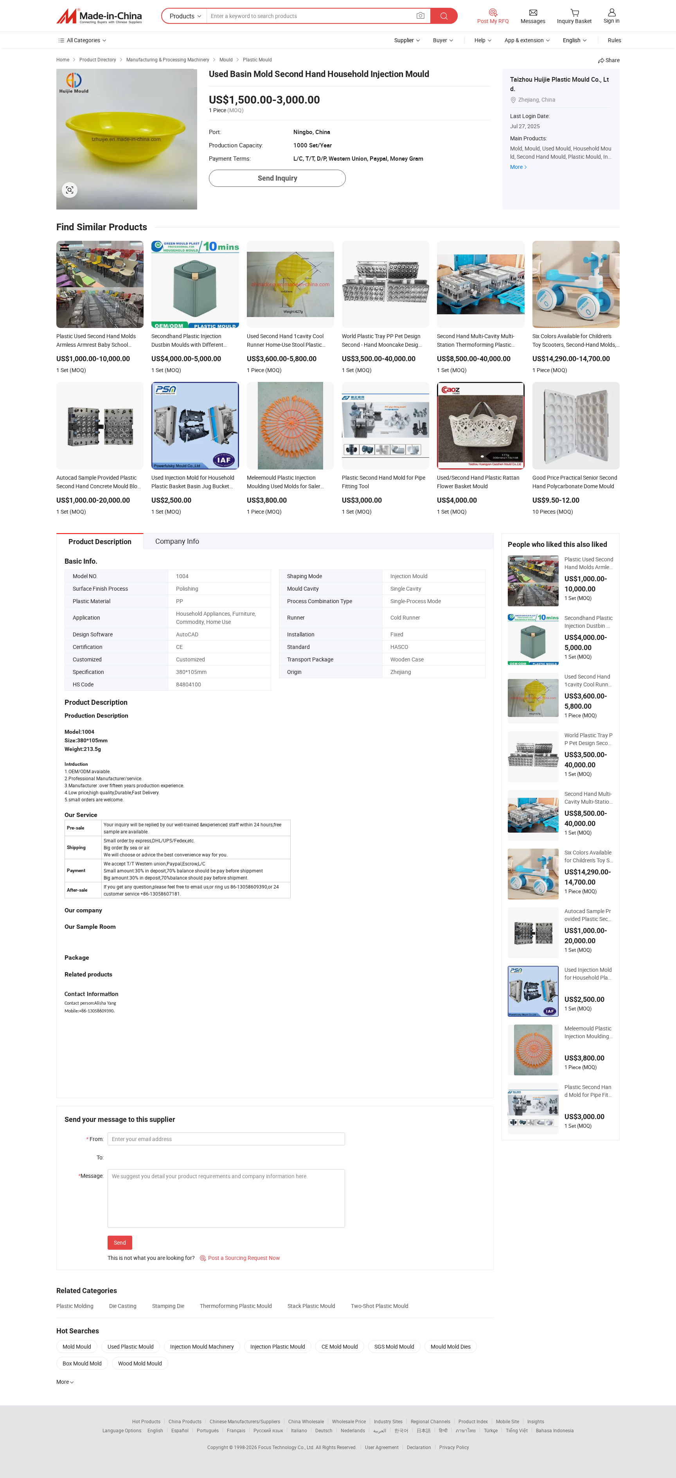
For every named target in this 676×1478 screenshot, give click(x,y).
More (516, 166)
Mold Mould (77, 1346)
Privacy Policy (454, 1447)
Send (120, 1242)
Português (208, 1430)
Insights (535, 1421)
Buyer (440, 40)
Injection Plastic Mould (277, 1346)
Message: (91, 1175)
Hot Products (146, 1421)
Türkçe (491, 1430)
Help (480, 40)
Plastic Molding (74, 1306)
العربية (379, 1430)
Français (236, 1430)
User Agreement (382, 1447)
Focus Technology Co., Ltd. (287, 1447)
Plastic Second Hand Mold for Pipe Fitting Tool (588, 1091)
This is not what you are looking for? (151, 1257)
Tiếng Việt (517, 1430)
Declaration (419, 1447)
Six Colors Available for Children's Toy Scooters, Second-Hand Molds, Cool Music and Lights (589, 856)
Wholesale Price (349, 1421)
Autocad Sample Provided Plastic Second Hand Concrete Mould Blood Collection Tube (589, 915)
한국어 (401, 1430)
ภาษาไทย (466, 1430)
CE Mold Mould (340, 1346)
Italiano (299, 1430)
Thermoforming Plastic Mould (236, 1306)
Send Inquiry (277, 178)
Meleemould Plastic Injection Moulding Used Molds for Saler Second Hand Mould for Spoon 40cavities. (589, 1032)
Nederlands (353, 1430)
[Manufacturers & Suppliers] (99, 16)
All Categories (83, 40)
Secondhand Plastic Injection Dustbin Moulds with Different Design (589, 622)
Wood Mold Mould (140, 1363)
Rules (614, 40)
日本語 (424, 1430)
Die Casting (123, 1306)
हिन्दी (443, 1430)
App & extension (524, 40)
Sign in (612, 20)
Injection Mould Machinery (202, 1346)
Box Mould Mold (82, 1363)
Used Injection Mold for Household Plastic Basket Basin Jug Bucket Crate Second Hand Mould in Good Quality (589, 974)
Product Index (473, 1421)
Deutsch (324, 1430)
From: (95, 1139)
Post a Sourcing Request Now (240, 1257)
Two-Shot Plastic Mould (379, 1306)
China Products (185, 1421)
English (155, 1430)
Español (180, 1430)
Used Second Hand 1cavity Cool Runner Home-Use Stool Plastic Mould (589, 680)
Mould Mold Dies (451, 1346)
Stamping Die (168, 1306)
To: (100, 1157)
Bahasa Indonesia (555, 1430)
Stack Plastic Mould (311, 1306)
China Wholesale (306, 1421)
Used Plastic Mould (131, 1346)
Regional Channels (430, 1421)
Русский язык (268, 1430)
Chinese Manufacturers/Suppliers (245, 1421)
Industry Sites (388, 1421)
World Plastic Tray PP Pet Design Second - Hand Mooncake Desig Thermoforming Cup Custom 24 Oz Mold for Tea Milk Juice (589, 739)
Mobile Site (507, 1421)
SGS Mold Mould (394, 1346)
